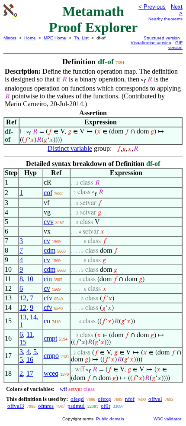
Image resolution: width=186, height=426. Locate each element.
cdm (49, 250)
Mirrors (9, 38)
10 (29, 279)
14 (33, 317)
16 (29, 359)
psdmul (76, 406)
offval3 (15, 406)
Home (30, 38)
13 (22, 317)
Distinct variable (70, 148)
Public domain (110, 418)
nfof (130, 399)
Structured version (162, 38)
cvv (49, 221)
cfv (48, 298)
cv (47, 240)
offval (155, 399)
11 (29, 334)
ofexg (104, 399)
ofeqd (77, 399)
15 (22, 342)
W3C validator (167, 418)
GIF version (175, 45)
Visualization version (151, 42)
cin (48, 279)
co (47, 321)
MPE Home (55, 38)
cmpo (51, 355)
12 (22, 298)
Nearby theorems (165, 18)
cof (48, 192)
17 (29, 373)
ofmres (46, 406)
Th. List (81, 38)
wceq (51, 373)
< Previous (152, 6)
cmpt (50, 338)
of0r (105, 406)
